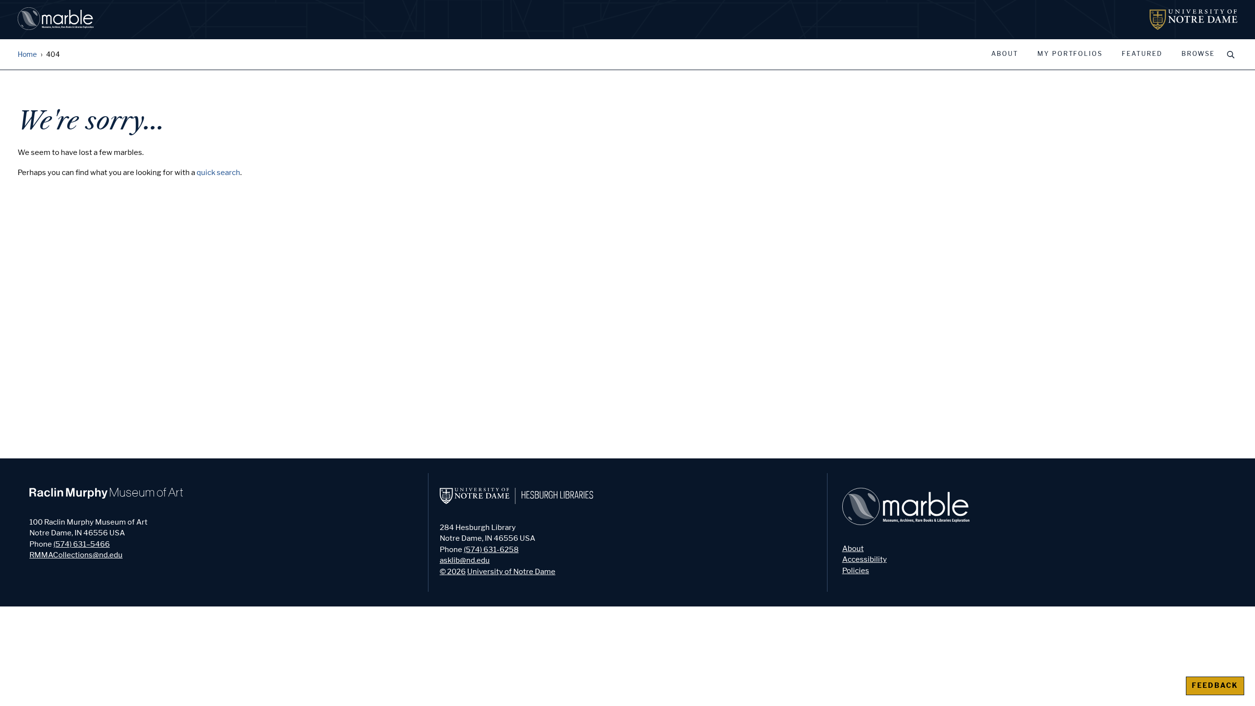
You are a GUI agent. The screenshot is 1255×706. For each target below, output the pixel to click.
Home (27, 54)
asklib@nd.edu (465, 560)
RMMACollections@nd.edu (76, 555)
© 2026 (453, 571)
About (1004, 54)
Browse (1198, 54)
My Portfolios (1070, 54)
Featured (1142, 54)
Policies (855, 570)
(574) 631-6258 (491, 549)
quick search (218, 172)
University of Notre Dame (511, 571)
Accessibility (864, 559)
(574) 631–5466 (81, 544)
